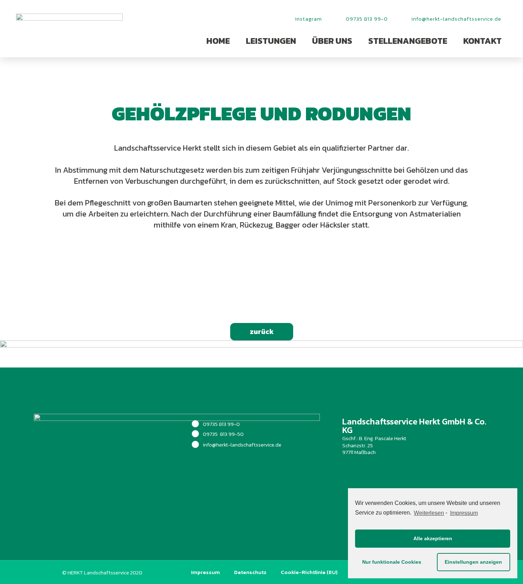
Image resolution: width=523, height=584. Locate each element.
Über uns (332, 41)
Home (218, 41)
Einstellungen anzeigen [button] (473, 562)
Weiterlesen (429, 513)
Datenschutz (250, 572)
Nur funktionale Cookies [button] (391, 562)
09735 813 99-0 (221, 424)
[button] (261, 331)
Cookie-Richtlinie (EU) (309, 572)
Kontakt (482, 41)
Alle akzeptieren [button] (432, 538)
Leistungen (271, 41)
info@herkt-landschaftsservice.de (242, 444)
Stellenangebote (407, 41)
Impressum (205, 572)
